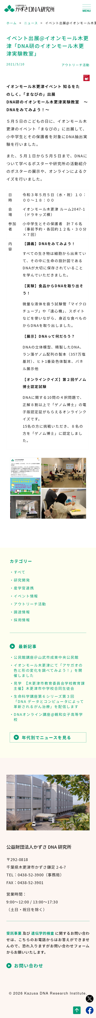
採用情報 (22, 619)
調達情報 (22, 611)
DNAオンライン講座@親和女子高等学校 (48, 717)
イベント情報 (26, 595)
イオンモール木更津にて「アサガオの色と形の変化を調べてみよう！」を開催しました (48, 670)
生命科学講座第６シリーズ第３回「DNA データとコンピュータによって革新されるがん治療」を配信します (49, 701)
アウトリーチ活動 (76, 64)
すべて (20, 572)
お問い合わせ (28, 965)
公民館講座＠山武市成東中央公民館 (46, 657)
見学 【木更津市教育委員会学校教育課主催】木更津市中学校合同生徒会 (49, 686)
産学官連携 (24, 587)
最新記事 (28, 646)
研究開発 (22, 580)
